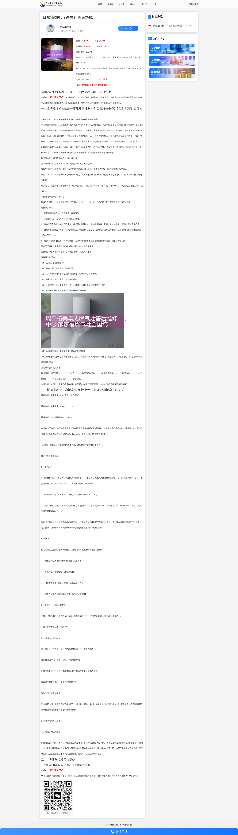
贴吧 (154, 4)
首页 (100, 4)
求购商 (122, 4)
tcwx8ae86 (66, 27)
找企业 (133, 4)
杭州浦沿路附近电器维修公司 (94, 84)
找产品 (144, 4)
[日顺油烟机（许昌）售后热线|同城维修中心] (57, 54)
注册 (196, 4)
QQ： (102, 79)
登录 (191, 4)
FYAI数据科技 (126, 824)
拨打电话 (121, 831)
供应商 (110, 4)
